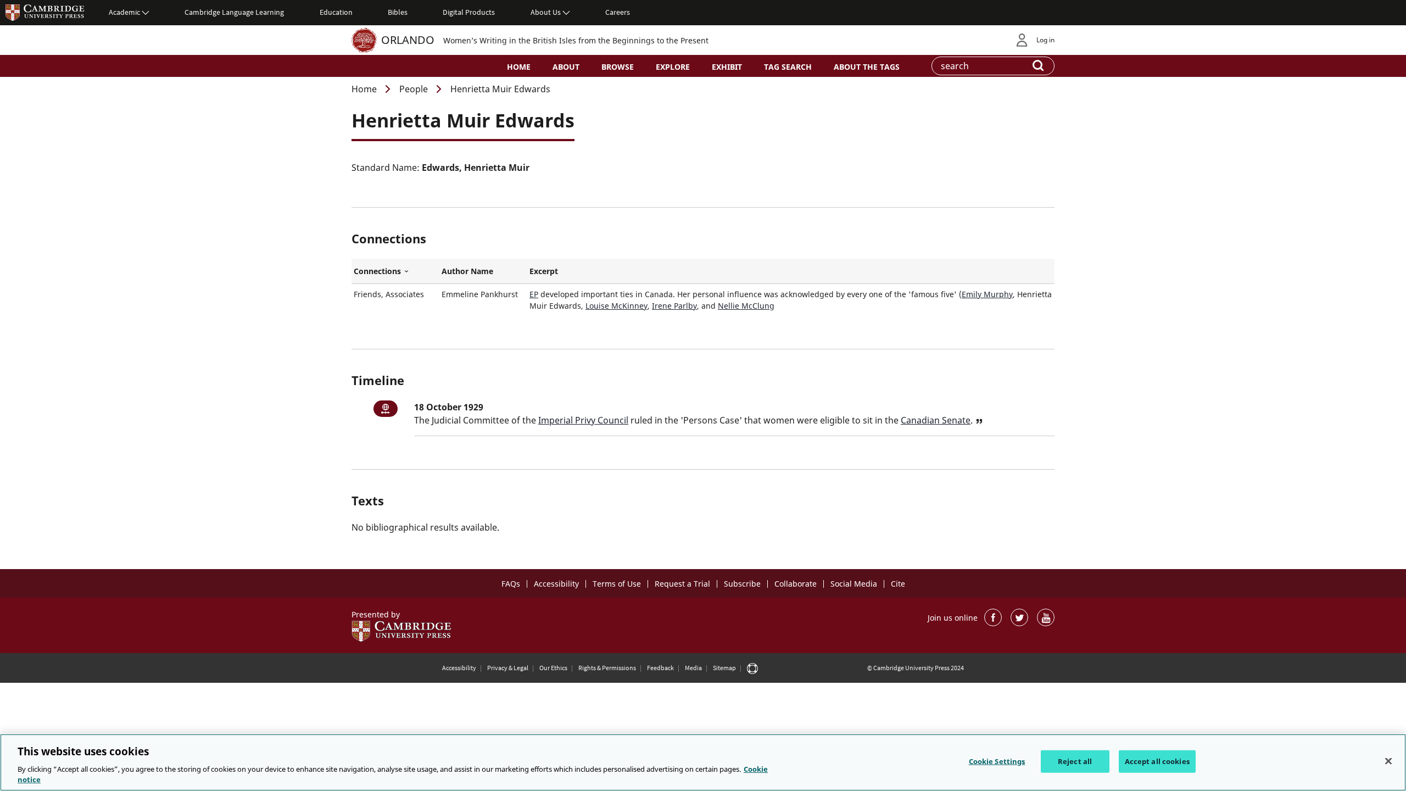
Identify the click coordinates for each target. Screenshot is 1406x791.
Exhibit (727, 67)
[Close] (1388, 761)
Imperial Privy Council (583, 420)
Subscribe (742, 583)
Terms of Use (617, 583)
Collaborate (795, 583)
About (566, 67)
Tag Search (788, 67)
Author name (467, 271)
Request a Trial (682, 583)
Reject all (1075, 761)
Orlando (407, 39)
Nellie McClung (746, 305)
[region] (703, 762)
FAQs (510, 583)
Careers (617, 12)
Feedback (660, 668)
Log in (1045, 39)
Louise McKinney (616, 305)
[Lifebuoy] (752, 668)
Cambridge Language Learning (234, 12)
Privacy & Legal (507, 668)
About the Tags (867, 67)
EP (533, 294)
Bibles (398, 12)
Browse (617, 67)
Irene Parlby (674, 305)
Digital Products (469, 12)
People (413, 89)
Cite (898, 583)
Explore (673, 67)
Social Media (853, 583)
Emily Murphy (987, 294)
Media (693, 668)
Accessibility (556, 583)
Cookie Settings (997, 761)
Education (336, 12)
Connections (395, 271)
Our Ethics (553, 668)
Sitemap (724, 668)
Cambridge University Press (45, 12)
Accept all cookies (1157, 761)
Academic (124, 12)
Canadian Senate (935, 420)
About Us (546, 12)
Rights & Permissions (607, 668)
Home (519, 67)
